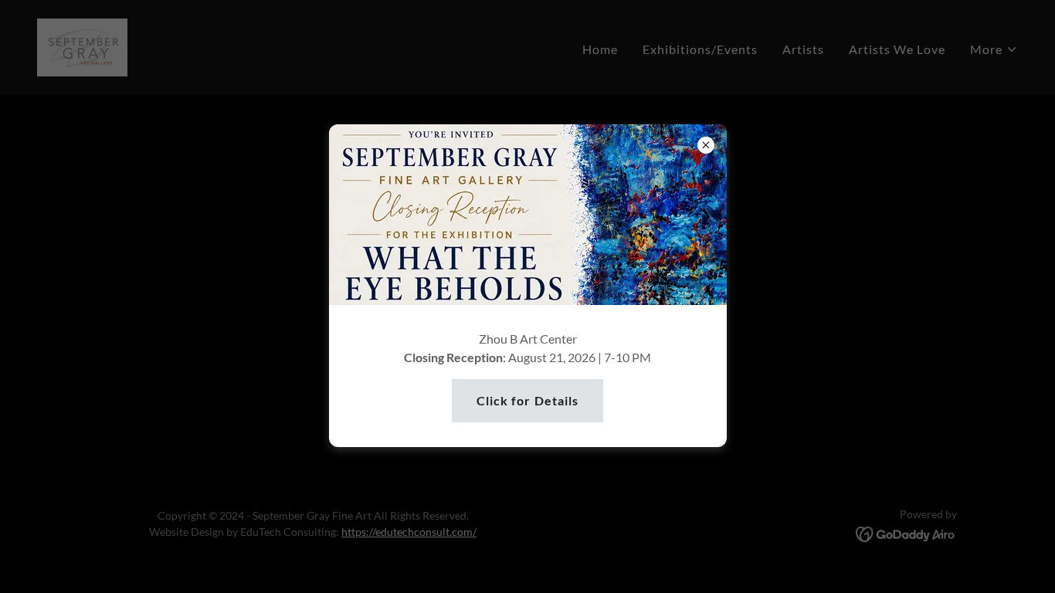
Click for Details (527, 400)
